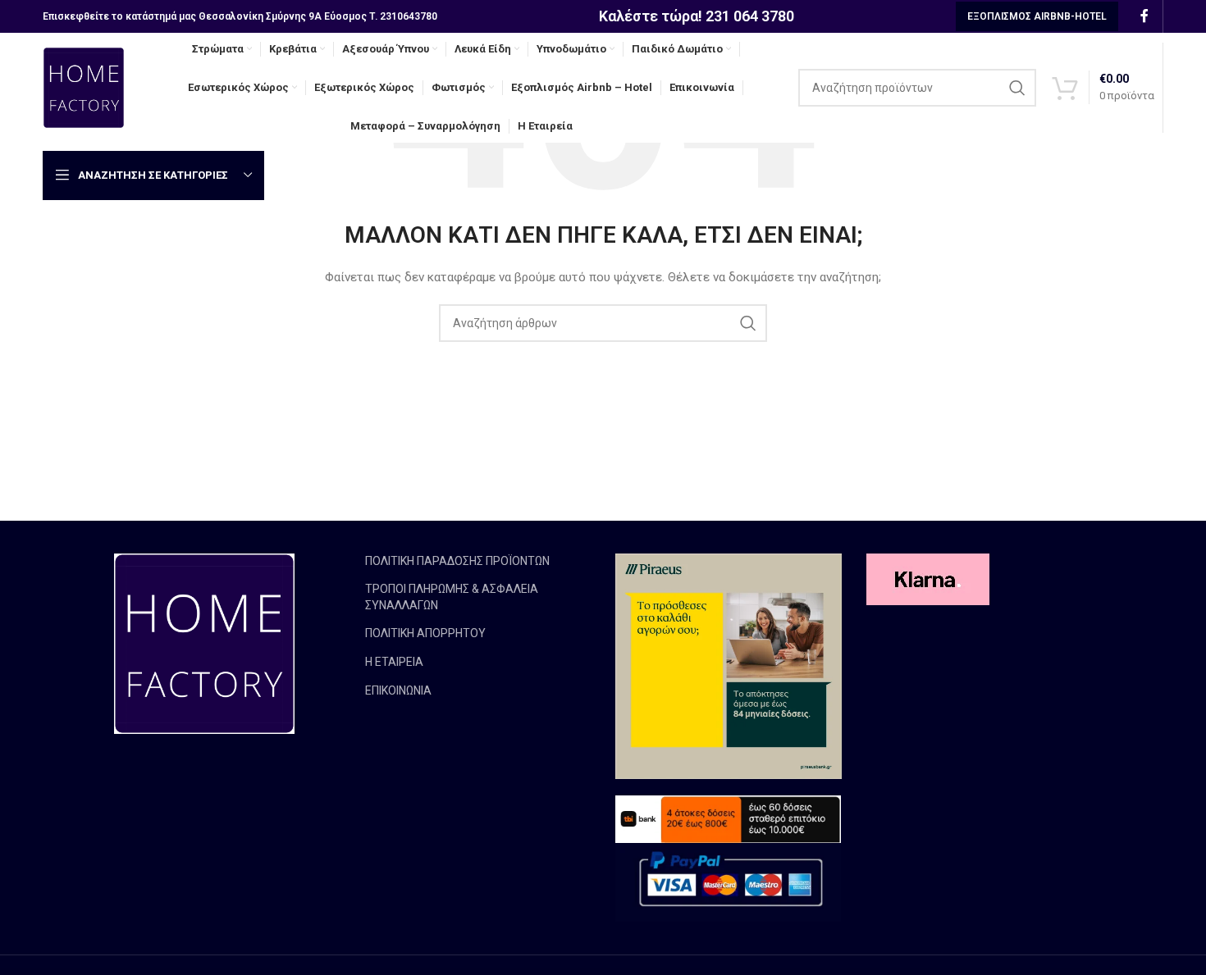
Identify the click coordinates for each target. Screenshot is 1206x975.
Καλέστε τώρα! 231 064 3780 (696, 16)
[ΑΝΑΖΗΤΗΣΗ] (1017, 88)
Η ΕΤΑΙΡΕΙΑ (394, 661)
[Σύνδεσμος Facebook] (1144, 16)
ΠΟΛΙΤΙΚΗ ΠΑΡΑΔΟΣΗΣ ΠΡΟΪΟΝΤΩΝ (457, 560)
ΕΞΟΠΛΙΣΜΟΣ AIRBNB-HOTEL (1037, 16)
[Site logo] (84, 86)
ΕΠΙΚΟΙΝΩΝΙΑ (398, 690)
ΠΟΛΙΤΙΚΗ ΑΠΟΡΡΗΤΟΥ (425, 633)
